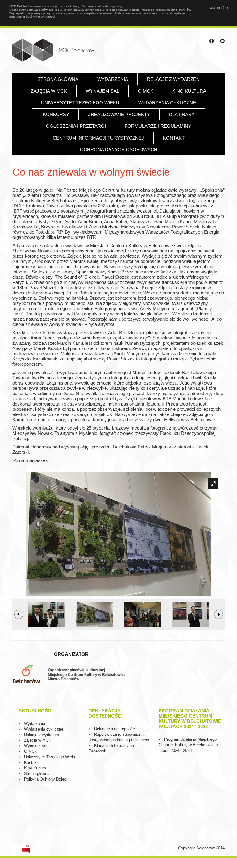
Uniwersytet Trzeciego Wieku (80, 102)
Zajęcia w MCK (49, 91)
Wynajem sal (102, 91)
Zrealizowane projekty (119, 114)
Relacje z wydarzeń (173, 79)
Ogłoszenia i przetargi (76, 126)
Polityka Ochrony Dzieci (45, 779)
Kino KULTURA (189, 91)
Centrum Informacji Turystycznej (98, 137)
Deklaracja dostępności (115, 729)
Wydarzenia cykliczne (167, 102)
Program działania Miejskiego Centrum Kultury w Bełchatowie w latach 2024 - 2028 (188, 745)
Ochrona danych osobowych (118, 149)
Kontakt (174, 137)
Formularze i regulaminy (158, 126)
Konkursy (56, 114)
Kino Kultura (35, 768)
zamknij (215, 8)
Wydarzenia (112, 79)
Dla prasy (181, 114)
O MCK (145, 91)
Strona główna (57, 79)
